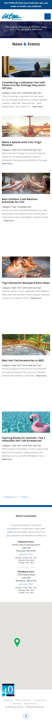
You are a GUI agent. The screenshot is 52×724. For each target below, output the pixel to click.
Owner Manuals (23, 700)
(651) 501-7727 (26, 584)
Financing (7, 700)
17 (21, 497)
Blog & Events (30, 703)
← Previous (7, 497)
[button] (17, 642)
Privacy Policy (40, 700)
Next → (26, 497)
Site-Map (16, 703)
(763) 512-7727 (26, 554)
